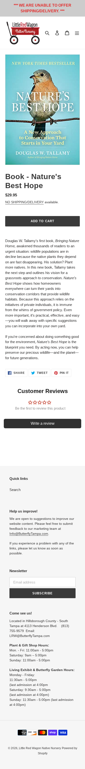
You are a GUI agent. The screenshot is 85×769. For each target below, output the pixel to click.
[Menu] (77, 33)
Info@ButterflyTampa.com (28, 533)
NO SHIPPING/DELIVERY (24, 202)
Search (15, 490)
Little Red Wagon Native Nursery (40, 748)
